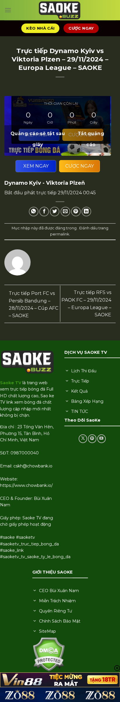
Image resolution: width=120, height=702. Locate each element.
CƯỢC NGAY (79, 166)
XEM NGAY (36, 166)
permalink (59, 234)
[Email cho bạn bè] (65, 211)
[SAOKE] (60, 10)
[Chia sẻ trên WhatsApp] (33, 211)
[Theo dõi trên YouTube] (101, 438)
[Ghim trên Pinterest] (76, 211)
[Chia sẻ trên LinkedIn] (86, 211)
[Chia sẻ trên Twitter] (54, 211)
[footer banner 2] (60, 694)
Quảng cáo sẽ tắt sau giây (37, 139)
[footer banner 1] (60, 679)
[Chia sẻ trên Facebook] (44, 211)
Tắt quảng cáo (91, 139)
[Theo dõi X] (83, 438)
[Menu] (7, 10)
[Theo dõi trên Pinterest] (92, 438)
